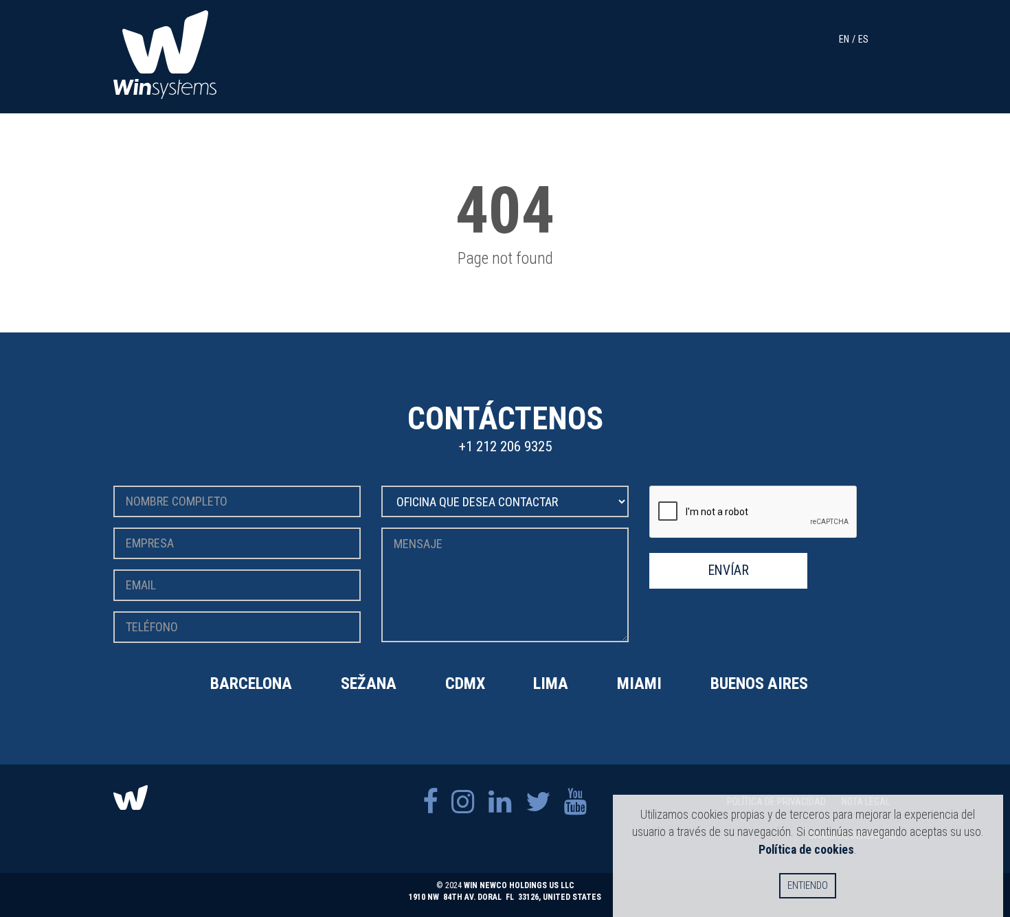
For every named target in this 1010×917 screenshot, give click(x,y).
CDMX (465, 683)
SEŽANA (368, 683)
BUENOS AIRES (759, 683)
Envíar (728, 570)
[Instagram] (463, 802)
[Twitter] (538, 802)
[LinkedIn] (500, 802)
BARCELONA (251, 683)
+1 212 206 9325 (505, 446)
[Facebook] (430, 802)
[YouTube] (575, 802)
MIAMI (639, 683)
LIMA (550, 683)
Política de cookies (806, 849)
